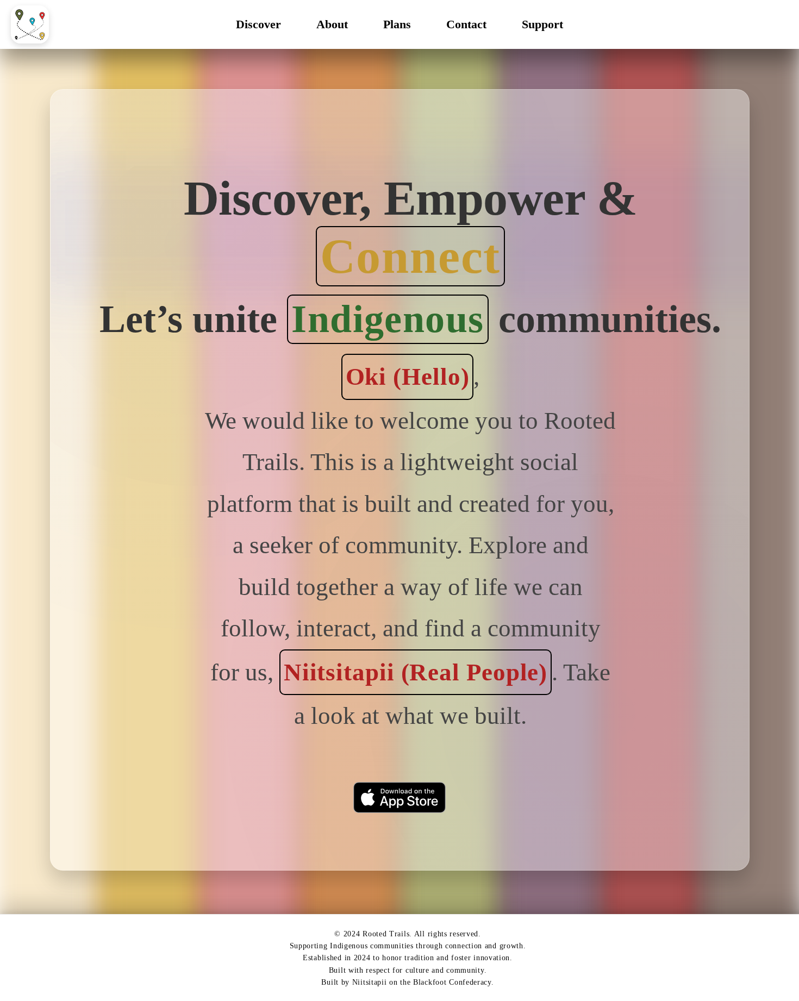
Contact (466, 24)
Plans (397, 24)
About (332, 24)
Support (542, 24)
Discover (258, 24)
